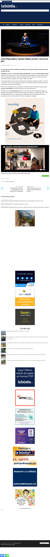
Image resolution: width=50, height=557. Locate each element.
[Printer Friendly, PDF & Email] (45, 176)
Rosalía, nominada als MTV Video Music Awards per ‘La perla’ (14, 204)
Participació (40, 24)
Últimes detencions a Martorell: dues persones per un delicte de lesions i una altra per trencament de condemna (25, 207)
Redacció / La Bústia (6, 65)
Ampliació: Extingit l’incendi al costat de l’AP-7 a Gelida (18, 331)
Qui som (19, 543)
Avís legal (15, 543)
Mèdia (4, 27)
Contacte (13, 544)
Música (7, 178)
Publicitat (2, 544)
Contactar (10, 27)
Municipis (14, 24)
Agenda (21, 24)
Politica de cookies (8, 544)
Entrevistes (27, 24)
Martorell (12, 181)
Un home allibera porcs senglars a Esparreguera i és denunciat (20, 348)
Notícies (8, 24)
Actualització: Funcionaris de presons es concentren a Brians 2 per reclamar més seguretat (26, 354)
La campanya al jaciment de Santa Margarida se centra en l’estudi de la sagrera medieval (26, 360)
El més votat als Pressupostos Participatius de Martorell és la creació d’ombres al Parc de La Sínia (22, 200)
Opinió (33, 24)
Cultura (7, 181)
